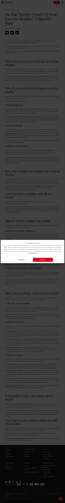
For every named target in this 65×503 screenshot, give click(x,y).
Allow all (43, 259)
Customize (21, 259)
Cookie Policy (33, 253)
